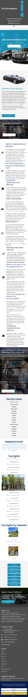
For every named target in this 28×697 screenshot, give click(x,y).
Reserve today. (18, 338)
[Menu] (14, 26)
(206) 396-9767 (17, 18)
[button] (22, 2)
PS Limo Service (17, 309)
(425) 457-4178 (16, 21)
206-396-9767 (8, 104)
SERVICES (3, 653)
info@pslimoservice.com (14, 23)
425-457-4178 (16, 104)
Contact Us (3, 661)
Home (2, 651)
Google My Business (5, 644)
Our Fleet (3, 656)
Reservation (4, 664)
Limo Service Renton (16, 243)
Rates (2, 666)
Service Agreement (5, 669)
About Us (3, 658)
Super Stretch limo (11, 307)
